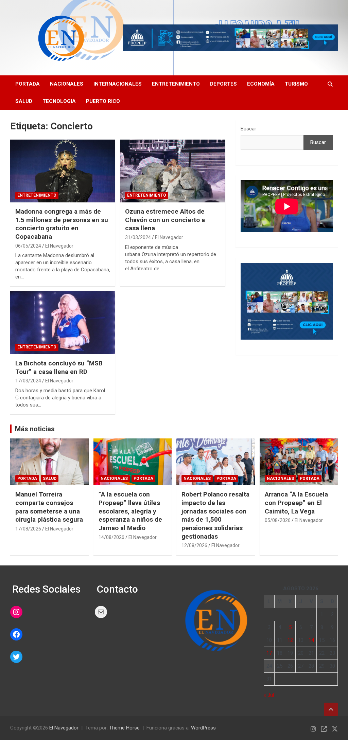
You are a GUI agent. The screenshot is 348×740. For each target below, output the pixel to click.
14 (311, 640)
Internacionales (117, 84)
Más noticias (35, 429)
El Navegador (59, 246)
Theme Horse (124, 728)
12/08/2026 (194, 545)
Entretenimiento (176, 84)
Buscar (248, 129)
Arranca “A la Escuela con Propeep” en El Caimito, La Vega (296, 502)
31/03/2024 (138, 237)
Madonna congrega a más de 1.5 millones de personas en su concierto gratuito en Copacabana (61, 223)
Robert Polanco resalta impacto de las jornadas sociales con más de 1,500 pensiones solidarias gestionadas (215, 515)
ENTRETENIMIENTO (36, 195)
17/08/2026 (28, 528)
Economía (261, 84)
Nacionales (66, 84)
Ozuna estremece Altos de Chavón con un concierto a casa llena (165, 219)
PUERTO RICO (103, 101)
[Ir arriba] (331, 709)
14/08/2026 (111, 537)
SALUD (23, 101)
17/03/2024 (28, 380)
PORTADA (27, 84)
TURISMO (296, 84)
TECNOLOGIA (59, 101)
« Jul (269, 695)
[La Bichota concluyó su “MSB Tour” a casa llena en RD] (63, 323)
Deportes (223, 84)
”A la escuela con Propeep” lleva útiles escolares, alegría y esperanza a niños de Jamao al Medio (130, 511)
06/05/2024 (28, 246)
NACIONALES (114, 478)
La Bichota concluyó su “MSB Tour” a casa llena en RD (59, 367)
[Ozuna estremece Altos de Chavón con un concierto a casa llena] (172, 171)
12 (290, 640)
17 (269, 653)
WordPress (203, 728)
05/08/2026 (278, 520)
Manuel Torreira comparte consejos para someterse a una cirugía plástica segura (49, 506)
